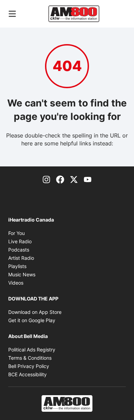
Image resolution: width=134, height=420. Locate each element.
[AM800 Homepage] (73, 14)
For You (16, 233)
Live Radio (20, 241)
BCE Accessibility (27, 374)
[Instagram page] (46, 179)
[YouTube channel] (87, 179)
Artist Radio (21, 258)
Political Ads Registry (31, 349)
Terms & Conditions (30, 358)
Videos (15, 283)
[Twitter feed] (74, 179)
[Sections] (12, 14)
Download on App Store (35, 312)
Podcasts (18, 250)
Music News (21, 274)
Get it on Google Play (31, 320)
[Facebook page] (60, 179)
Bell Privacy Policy (28, 366)
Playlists (17, 266)
